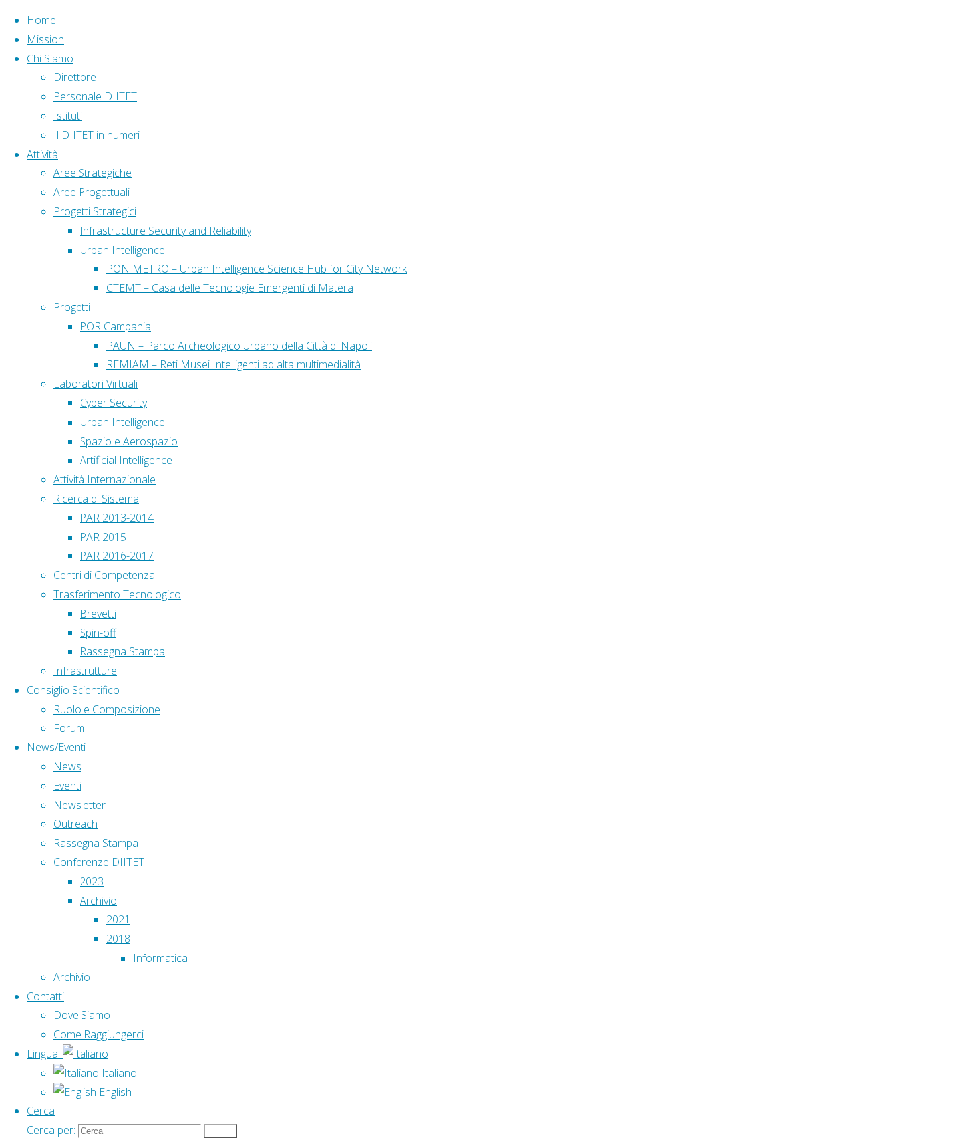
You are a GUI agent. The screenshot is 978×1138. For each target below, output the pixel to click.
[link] (41, 1110)
